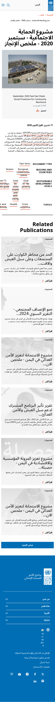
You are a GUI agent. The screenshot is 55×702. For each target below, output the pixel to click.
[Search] (42, 638)
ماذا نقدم (45, 606)
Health (13, 204)
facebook (35, 674)
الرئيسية (50, 15)
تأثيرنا (47, 613)
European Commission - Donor (23, 172)
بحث (8, 5)
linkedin (35, 681)
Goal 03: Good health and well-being (15, 189)
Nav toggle (3, 5)
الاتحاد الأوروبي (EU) (40, 136)
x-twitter (42, 674)
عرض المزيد (27, 545)
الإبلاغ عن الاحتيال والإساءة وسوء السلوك (32, 653)
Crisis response (25, 206)
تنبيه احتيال (45, 662)
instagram (27, 674)
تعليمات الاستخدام (41, 667)
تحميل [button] (43, 110)
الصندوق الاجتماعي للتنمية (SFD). (35, 142)
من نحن (46, 599)
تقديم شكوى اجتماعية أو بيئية (37, 657)
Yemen (9, 169)
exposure (11, 674)
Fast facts (24, 163)
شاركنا (47, 620)
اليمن (37, 4)
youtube (19, 674)
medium (42, 681)
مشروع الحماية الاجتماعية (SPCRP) (38, 133)
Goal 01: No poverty (26, 183)
